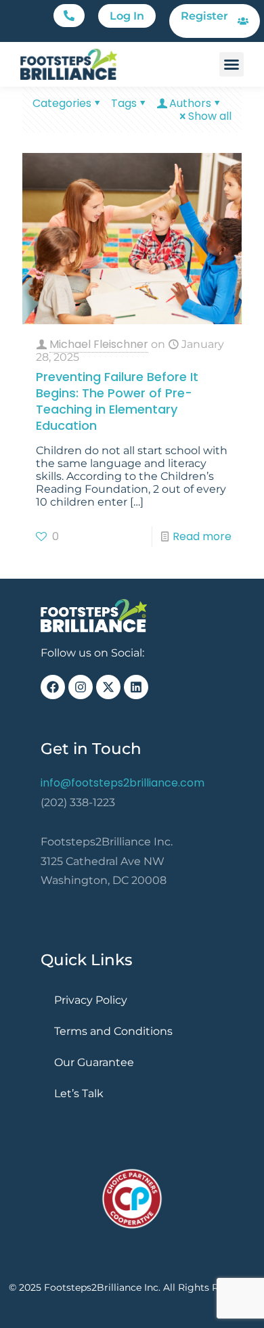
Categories (61, 103)
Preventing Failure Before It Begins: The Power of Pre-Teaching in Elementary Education (117, 401)
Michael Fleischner (98, 344)
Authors (190, 103)
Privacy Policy (90, 1000)
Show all (210, 116)
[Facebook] (53, 687)
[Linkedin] (136, 687)
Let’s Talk (79, 1093)
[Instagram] (80, 687)
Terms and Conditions (113, 1031)
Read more (202, 536)
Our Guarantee (94, 1062)
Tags (124, 103)
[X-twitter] (108, 687)
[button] (69, 15)
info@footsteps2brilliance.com (122, 783)
